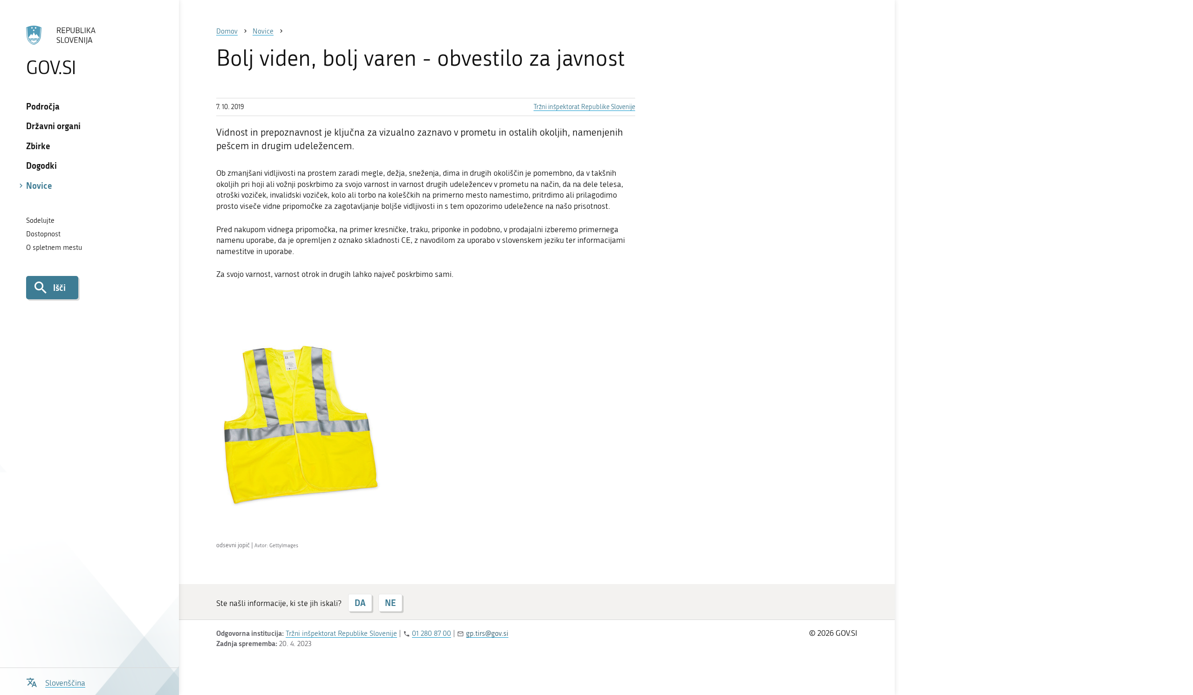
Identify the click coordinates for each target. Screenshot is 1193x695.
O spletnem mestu (54, 247)
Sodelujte (40, 220)
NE (390, 603)
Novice (39, 185)
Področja (43, 106)
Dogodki (41, 165)
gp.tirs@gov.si (487, 633)
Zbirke (38, 146)
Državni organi (53, 126)
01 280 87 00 (431, 633)
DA (360, 603)
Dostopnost (43, 234)
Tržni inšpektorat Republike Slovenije (584, 107)
